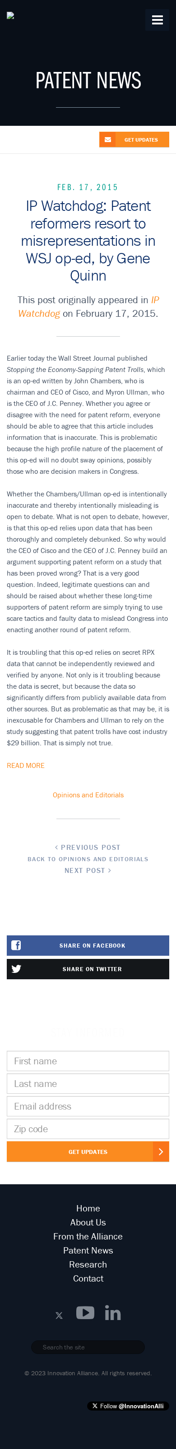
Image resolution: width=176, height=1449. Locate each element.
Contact (88, 1278)
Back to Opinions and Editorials (88, 859)
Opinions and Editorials (88, 794)
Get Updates (88, 1152)
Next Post (86, 870)
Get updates (141, 139)
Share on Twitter (92, 969)
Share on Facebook (92, 945)
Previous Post (90, 847)
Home (88, 1208)
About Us (88, 1222)
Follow (132, 1405)
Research (88, 1264)
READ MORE (26, 765)
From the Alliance (88, 1236)
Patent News (88, 1250)
